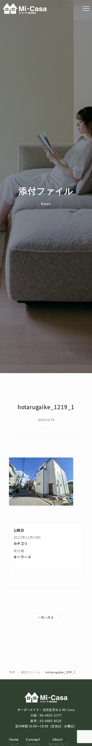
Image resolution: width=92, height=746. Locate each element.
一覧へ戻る (46, 617)
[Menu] (86, 8)
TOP (12, 672)
